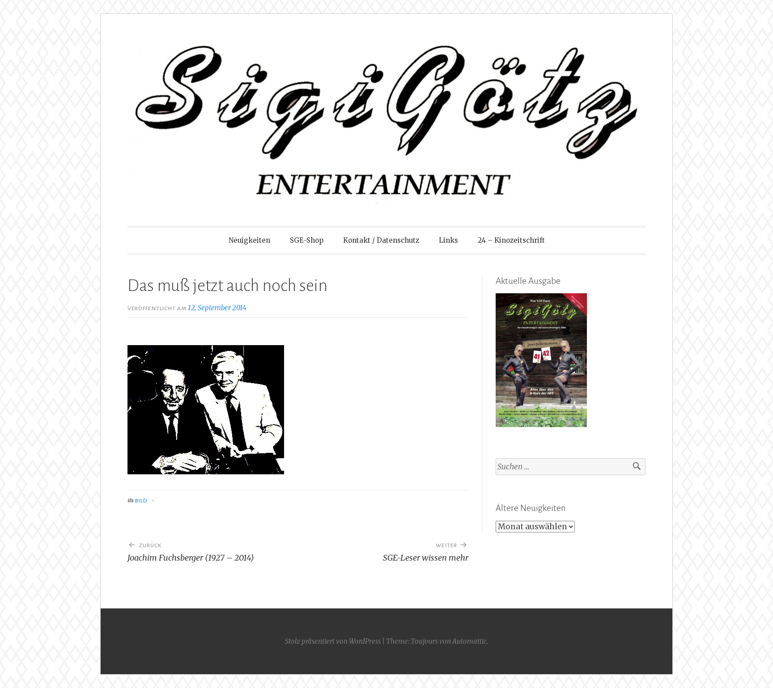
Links (448, 240)
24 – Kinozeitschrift (511, 240)
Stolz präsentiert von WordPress (333, 641)
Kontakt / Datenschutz (381, 240)
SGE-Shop (306, 240)
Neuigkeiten (249, 240)
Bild (141, 501)
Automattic (469, 641)
